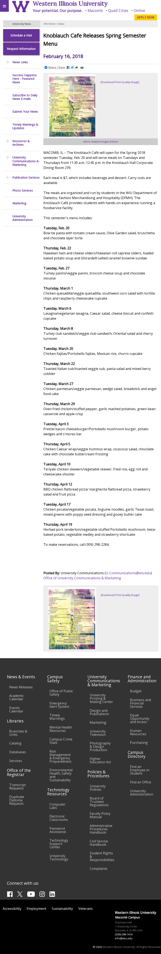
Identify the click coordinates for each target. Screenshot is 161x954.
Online (139, 10)
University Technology (58, 857)
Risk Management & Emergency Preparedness (60, 756)
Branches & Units (18, 733)
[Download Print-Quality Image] (120, 82)
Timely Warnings (57, 717)
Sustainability (62, 908)
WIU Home (49, 23)
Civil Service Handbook (99, 843)
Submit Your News (25, 111)
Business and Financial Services (140, 703)
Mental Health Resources (60, 729)
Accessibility (12, 908)
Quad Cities (118, 10)
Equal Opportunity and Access (139, 718)
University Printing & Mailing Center (101, 698)
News (61, 23)
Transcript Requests (17, 786)
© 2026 (97, 947)
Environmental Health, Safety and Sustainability (61, 775)
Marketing (19, 203)
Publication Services (26, 177)
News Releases (21, 687)
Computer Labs (57, 806)
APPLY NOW (145, 17)
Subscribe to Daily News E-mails (24, 97)
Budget (136, 691)
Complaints (99, 868)
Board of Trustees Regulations (99, 801)
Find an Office (140, 782)
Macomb (95, 10)
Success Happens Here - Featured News (24, 78)
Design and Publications (99, 712)
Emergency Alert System (59, 705)
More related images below (100, 141)
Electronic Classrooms (58, 818)
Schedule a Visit (21, 35)
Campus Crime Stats (60, 741)
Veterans (85, 908)
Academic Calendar (16, 697)
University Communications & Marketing (25, 161)
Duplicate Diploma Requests (16, 800)
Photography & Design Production (100, 746)
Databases (17, 752)
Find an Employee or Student (140, 770)
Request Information (21, 48)
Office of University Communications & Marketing (82, 578)
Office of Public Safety (61, 693)
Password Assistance (57, 830)
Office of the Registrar (19, 772)
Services (15, 760)
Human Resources (138, 732)
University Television (98, 733)
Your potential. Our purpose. (57, 10)
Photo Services (22, 190)
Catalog (15, 743)
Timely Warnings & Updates (25, 126)
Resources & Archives (21, 143)
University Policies (98, 788)
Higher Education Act (100, 760)
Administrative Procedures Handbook (101, 829)
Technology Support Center (58, 843)
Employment (36, 908)
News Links (20, 62)
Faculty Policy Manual (100, 815)
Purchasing (139, 742)
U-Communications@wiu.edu (128, 573)
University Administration (22, 218)
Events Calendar (16, 709)
